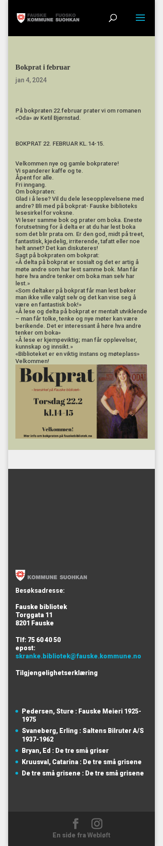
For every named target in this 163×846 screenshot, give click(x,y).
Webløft (98, 835)
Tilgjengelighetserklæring (56, 672)
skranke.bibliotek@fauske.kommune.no (78, 656)
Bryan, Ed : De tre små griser (65, 750)
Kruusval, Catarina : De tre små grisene (82, 762)
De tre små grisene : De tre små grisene (83, 773)
